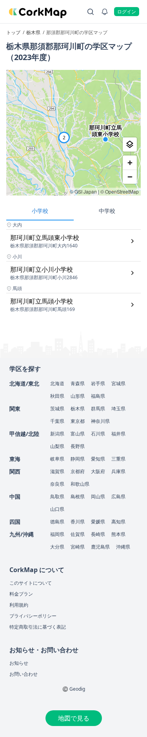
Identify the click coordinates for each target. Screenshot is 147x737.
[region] (73, 133)
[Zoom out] (130, 177)
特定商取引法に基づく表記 (37, 627)
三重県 (118, 458)
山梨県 (57, 446)
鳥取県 (57, 496)
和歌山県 (80, 484)
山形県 (78, 396)
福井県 (118, 433)
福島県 (98, 396)
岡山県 (98, 496)
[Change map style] (130, 144)
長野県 (78, 446)
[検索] (90, 11)
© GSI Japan (83, 191)
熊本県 (118, 534)
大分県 (57, 546)
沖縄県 (123, 546)
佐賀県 (78, 534)
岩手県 (98, 383)
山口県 (57, 509)
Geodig (77, 689)
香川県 (78, 521)
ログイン (126, 11)
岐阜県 (57, 458)
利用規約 (18, 605)
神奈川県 (100, 421)
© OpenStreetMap (119, 191)
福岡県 (57, 534)
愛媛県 (98, 521)
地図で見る (73, 718)
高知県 (118, 521)
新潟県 (57, 433)
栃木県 (78, 408)
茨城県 (57, 408)
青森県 (78, 383)
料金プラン (21, 594)
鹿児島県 (100, 546)
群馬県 (98, 408)
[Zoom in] (130, 162)
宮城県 (118, 383)
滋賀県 (57, 471)
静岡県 (78, 458)
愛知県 (98, 458)
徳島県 (57, 521)
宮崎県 (78, 546)
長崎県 (98, 534)
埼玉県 (118, 408)
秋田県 (57, 396)
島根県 (78, 496)
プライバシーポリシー (32, 616)
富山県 (78, 433)
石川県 (98, 433)
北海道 (57, 383)
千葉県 (57, 421)
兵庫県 (118, 471)
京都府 (78, 471)
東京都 (78, 421)
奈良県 (57, 484)
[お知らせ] (104, 11)
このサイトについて (30, 583)
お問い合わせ (23, 674)
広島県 (118, 496)
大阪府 (98, 471)
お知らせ (18, 663)
